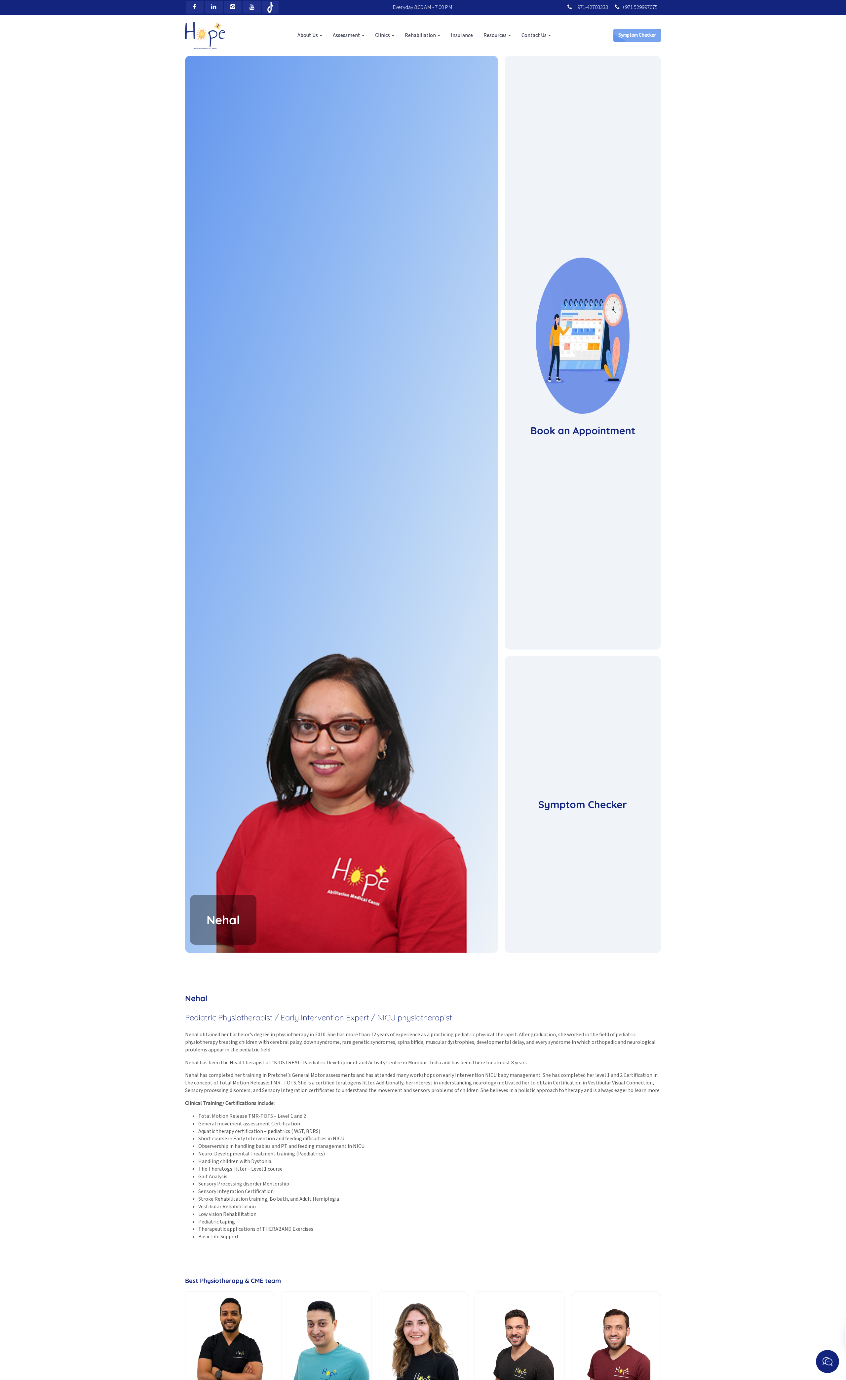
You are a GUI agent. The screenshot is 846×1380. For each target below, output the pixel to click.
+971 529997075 (640, 7)
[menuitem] (309, 35)
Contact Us (534, 35)
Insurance (462, 35)
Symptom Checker (637, 35)
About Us (308, 35)
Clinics (383, 35)
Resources (495, 35)
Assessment (347, 35)
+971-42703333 (591, 7)
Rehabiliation (421, 35)
